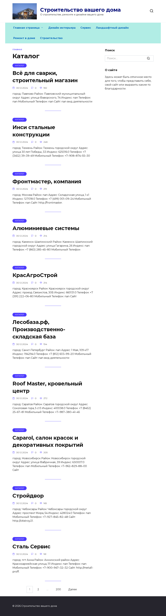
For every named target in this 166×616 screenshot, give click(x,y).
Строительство (51, 38)
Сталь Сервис (31, 546)
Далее (72, 589)
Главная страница (26, 27)
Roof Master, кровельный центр (47, 387)
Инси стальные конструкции (33, 131)
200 (58, 589)
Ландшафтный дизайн (112, 27)
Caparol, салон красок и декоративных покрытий (47, 441)
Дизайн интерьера (62, 27)
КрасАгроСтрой (34, 275)
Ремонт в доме (24, 38)
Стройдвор (28, 496)
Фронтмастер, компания (46, 181)
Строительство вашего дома (80, 10)
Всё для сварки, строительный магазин (45, 76)
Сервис (85, 27)
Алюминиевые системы (45, 228)
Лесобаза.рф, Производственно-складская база (38, 329)
